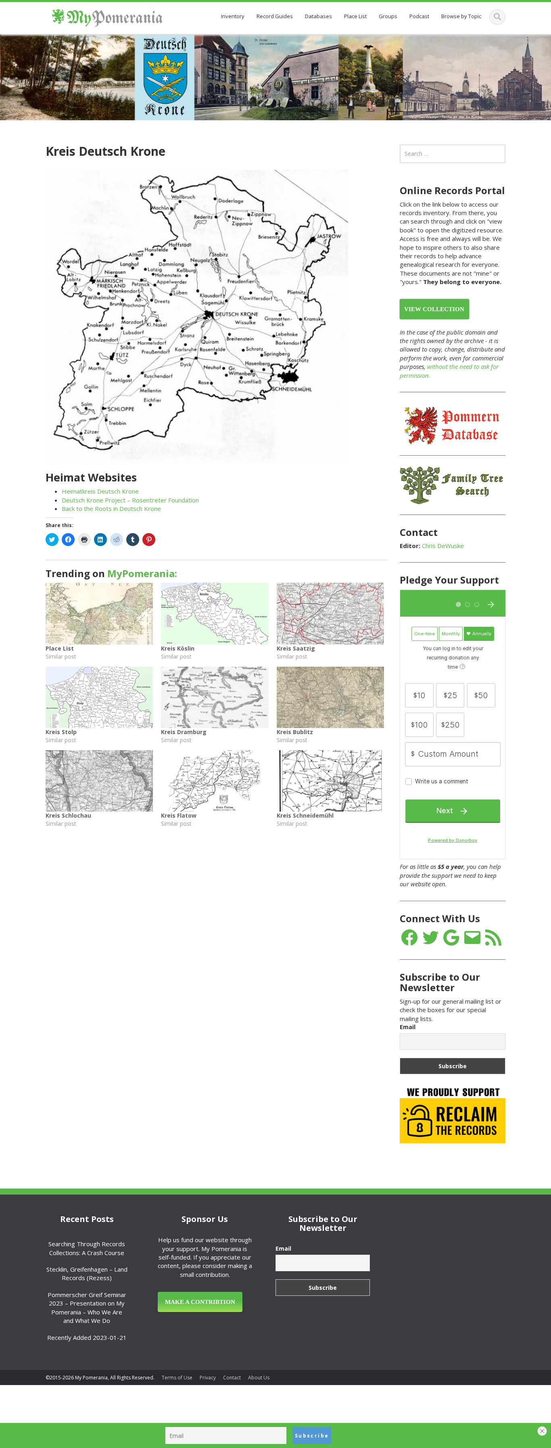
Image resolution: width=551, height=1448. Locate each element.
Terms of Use (177, 1377)
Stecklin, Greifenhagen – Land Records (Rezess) (86, 1273)
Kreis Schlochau (68, 815)
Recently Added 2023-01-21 (87, 1337)
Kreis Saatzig (296, 648)
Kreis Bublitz (295, 732)
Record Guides (275, 16)
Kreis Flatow (178, 815)
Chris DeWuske (443, 546)
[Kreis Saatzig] (330, 613)
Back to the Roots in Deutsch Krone (111, 508)
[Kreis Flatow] (214, 781)
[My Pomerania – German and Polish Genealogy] (107, 16)
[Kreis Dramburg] (214, 697)
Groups (388, 16)
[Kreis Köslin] (214, 613)
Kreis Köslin (177, 648)
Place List (355, 16)
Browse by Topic (461, 16)
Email (407, 1027)
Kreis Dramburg (184, 732)
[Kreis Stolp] (99, 697)
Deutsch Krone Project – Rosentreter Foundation (130, 500)
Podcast (419, 16)
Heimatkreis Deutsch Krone (100, 491)
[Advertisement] (454, 1260)
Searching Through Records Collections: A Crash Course (86, 1248)
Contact (232, 1377)
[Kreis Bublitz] (330, 697)
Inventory (232, 16)
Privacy (208, 1377)
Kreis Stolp (61, 732)
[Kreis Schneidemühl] (330, 781)
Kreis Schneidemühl (305, 815)
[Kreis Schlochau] (99, 781)
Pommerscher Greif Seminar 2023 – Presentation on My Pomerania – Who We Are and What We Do (87, 1308)
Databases (318, 16)
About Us (258, 1377)
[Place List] (99, 613)
